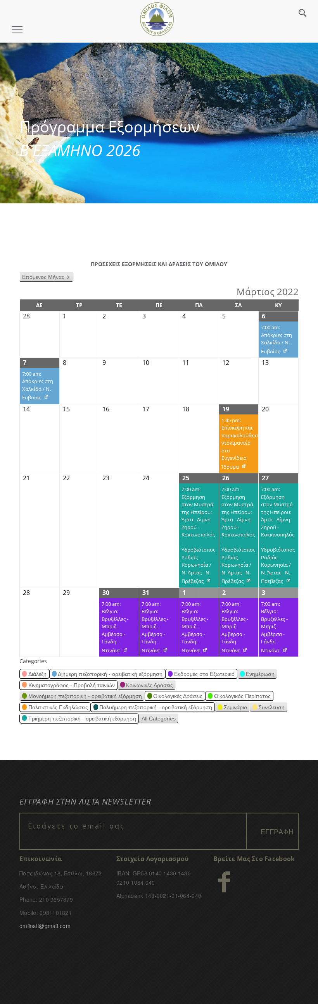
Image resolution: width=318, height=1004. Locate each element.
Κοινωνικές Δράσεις (149, 685)
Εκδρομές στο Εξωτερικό (204, 674)
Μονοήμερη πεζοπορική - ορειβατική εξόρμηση (85, 696)
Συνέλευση (271, 707)
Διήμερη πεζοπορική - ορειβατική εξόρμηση (110, 674)
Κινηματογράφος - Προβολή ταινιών (71, 685)
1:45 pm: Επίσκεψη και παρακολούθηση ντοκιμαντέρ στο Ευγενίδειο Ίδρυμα (239, 445)
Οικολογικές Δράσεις (177, 696)
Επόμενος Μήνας (43, 277)
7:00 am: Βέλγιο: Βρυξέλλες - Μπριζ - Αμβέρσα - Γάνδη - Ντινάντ (113, 628)
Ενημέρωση (260, 674)
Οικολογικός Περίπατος (242, 696)
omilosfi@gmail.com (45, 926)
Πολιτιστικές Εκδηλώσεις (58, 707)
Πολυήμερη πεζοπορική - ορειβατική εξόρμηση (155, 707)
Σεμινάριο (235, 707)
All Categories (159, 718)
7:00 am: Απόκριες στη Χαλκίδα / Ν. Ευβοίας (275, 341)
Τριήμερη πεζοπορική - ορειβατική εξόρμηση (82, 718)
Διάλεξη (37, 674)
